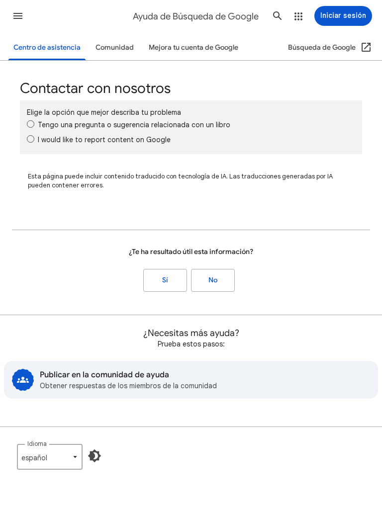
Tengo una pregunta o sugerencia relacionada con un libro (134, 124)
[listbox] (50, 457)
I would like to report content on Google (104, 139)
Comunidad (115, 47)
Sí (165, 280)
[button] (18, 16)
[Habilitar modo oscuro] (94, 456)
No (212, 280)
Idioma (37, 443)
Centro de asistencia (47, 47)
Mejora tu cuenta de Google (193, 47)
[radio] (30, 124)
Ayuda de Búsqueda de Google (196, 16)
